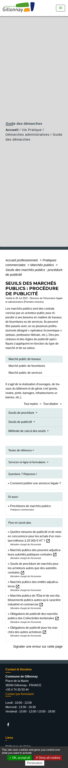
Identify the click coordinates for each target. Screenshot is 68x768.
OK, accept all (20, 757)
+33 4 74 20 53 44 (17, 689)
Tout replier (33, 403)
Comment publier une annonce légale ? (35, 483)
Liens (9, 737)
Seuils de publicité (20, 421)
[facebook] (9, 724)
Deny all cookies (49, 757)
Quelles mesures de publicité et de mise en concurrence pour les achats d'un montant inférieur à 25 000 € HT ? (34, 536)
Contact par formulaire (19, 694)
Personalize (34, 763)
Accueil (12, 130)
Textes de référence (20, 450)
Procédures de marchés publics (30, 506)
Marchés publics (42, 265)
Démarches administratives (28, 134)
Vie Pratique (32, 130)
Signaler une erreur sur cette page (38, 646)
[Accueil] (20, 8)
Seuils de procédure (21, 412)
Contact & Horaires (18, 669)
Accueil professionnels (22, 260)
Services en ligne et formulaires (27, 462)
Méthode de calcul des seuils (27, 431)
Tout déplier (53, 403)
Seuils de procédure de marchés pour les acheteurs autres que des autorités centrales (33, 568)
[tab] (34, 359)
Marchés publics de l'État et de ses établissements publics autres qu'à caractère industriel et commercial (34, 600)
